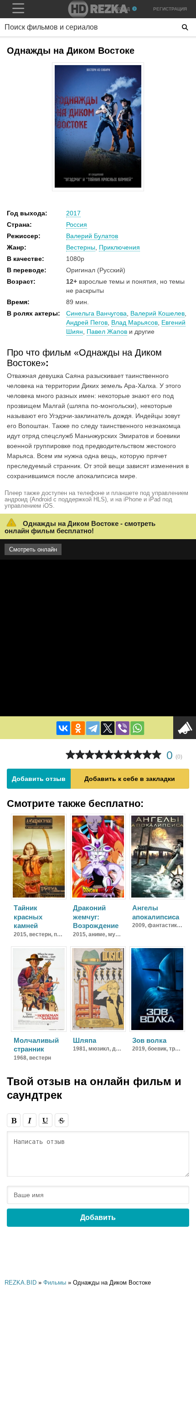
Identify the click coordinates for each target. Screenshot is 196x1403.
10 (156, 755)
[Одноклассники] (78, 728)
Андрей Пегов (87, 322)
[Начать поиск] (185, 27)
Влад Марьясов (134, 322)
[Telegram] (93, 728)
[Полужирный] (14, 1120)
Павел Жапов (107, 331)
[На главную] (98, 9)
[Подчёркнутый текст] (45, 1120)
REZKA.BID (20, 1282)
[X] (107, 728)
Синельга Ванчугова (96, 313)
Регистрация (170, 8)
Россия (76, 224)
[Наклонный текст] (29, 1120)
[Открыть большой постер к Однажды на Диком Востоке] (98, 186)
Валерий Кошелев (157, 313)
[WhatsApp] (137, 728)
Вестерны (80, 247)
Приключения (119, 247)
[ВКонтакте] (63, 728)
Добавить (98, 1217)
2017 (73, 213)
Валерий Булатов (92, 236)
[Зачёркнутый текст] (61, 1120)
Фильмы (54, 1282)
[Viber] (122, 728)
